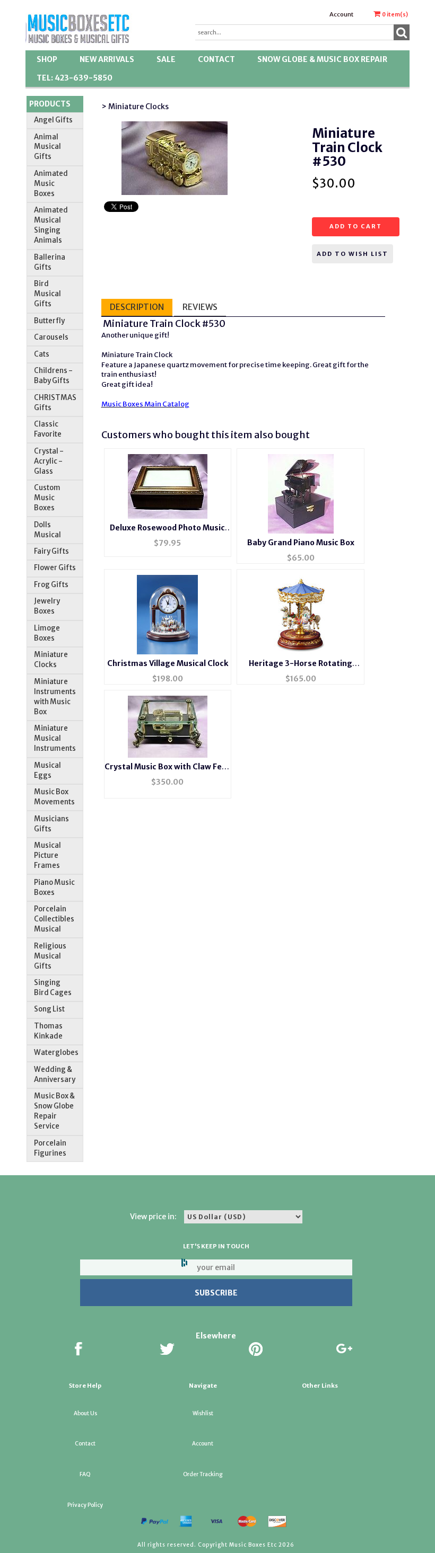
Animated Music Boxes (51, 183)
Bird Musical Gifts (47, 293)
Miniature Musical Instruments (55, 738)
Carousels (51, 337)
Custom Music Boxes (47, 497)
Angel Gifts (53, 120)
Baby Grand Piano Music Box (300, 542)
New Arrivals (107, 59)
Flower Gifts (55, 567)
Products (50, 104)
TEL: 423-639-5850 (74, 78)
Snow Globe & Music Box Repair (322, 59)
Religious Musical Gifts (50, 956)
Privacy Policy (85, 1505)
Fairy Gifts (51, 551)
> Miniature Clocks (135, 106)
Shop (47, 59)
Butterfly (49, 320)
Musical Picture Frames (47, 855)
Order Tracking (202, 1474)
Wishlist (203, 1413)
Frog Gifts (51, 584)
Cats (41, 354)
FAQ (85, 1474)
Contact (216, 59)
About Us (85, 1413)
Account (341, 14)
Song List (49, 1009)
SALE (166, 59)
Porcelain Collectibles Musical (54, 919)
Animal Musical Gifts (47, 147)
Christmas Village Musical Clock (167, 663)
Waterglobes (56, 1052)
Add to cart (355, 226)
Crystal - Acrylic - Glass (49, 461)
